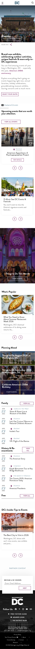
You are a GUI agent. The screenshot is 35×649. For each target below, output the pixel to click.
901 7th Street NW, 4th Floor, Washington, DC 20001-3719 (17, 627)
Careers (9, 640)
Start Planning (11, 392)
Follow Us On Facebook (15, 609)
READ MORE (13, 363)
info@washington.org (24, 630)
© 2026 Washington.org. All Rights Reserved (17, 645)
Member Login (18, 617)
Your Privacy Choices (10, 637)
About (24, 637)
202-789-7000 (9, 630)
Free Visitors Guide (18, 614)
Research (15, 642)
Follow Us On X (18, 609)
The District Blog (20, 621)
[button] (11, 38)
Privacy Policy (17, 634)
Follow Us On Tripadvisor (30, 609)
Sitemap (13, 640)
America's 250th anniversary (12, 72)
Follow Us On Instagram (22, 609)
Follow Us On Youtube (26, 609)
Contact (21, 640)
